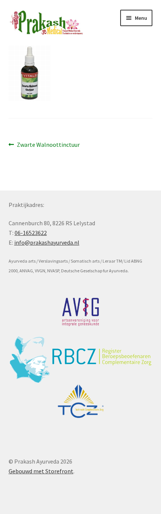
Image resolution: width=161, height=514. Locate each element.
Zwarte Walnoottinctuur (48, 145)
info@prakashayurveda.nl (46, 242)
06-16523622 (31, 232)
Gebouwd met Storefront (41, 471)
